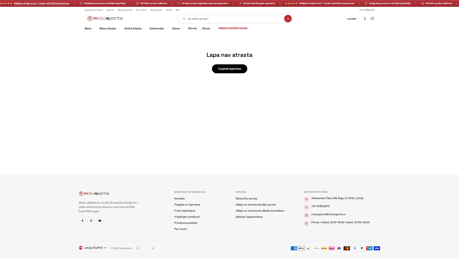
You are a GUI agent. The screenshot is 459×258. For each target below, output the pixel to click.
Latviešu (351, 18)
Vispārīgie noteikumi (187, 216)
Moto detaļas (108, 28)
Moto (88, 28)
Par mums (141, 10)
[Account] (364, 18)
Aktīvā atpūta (132, 28)
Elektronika (157, 28)
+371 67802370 (366, 10)
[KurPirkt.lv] (158, 248)
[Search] (288, 18)
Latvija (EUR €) (93, 247)
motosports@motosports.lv (328, 214)
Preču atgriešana (184, 210)
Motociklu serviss (246, 198)
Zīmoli (169, 10)
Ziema (176, 28)
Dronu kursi (156, 10)
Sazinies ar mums (94, 10)
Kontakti (179, 198)
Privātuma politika (185, 222)
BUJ (178, 10)
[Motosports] (94, 193)
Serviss (110, 10)
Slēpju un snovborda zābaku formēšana (260, 210)
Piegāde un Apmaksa (187, 204)
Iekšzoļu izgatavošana (249, 216)
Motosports (125, 248)
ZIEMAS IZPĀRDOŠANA (233, 28)
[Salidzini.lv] (143, 248)
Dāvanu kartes (125, 10)
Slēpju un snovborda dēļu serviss (256, 204)
